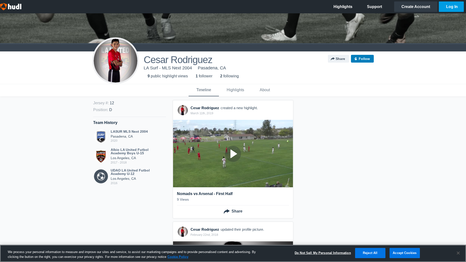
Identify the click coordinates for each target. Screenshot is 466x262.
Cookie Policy (177, 257)
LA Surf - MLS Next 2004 (168, 68)
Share (340, 59)
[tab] (204, 90)
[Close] (458, 253)
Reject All (370, 253)
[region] (233, 253)
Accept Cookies (404, 253)
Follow (364, 59)
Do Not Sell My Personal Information (323, 253)
